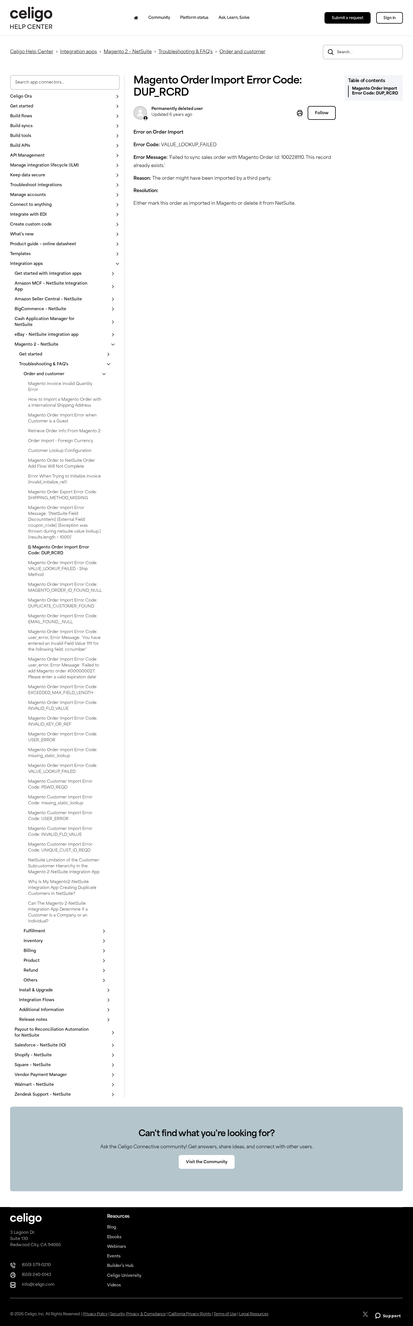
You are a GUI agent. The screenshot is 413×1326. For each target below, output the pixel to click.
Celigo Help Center (31, 52)
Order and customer (242, 52)
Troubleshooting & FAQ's (185, 52)
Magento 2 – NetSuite (128, 52)
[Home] (136, 17)
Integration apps (78, 52)
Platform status (194, 18)
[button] (65, 97)
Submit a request (347, 18)
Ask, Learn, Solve (234, 18)
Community (159, 18)
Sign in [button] (390, 18)
